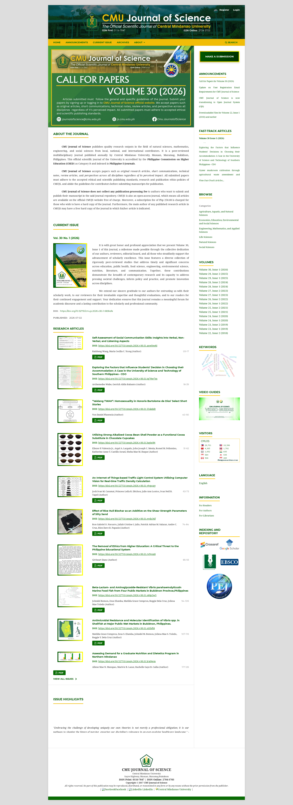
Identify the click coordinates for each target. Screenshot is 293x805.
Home (57, 42)
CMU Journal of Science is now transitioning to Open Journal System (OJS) (219, 102)
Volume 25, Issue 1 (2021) (213, 311)
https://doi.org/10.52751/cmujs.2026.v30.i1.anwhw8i (127, 345)
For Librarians (206, 515)
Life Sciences (205, 236)
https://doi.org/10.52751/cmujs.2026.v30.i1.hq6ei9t (126, 442)
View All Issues (63, 678)
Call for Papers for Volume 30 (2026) (216, 81)
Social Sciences (206, 247)
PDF (99, 357)
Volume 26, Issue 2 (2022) (213, 299)
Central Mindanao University (174, 789)
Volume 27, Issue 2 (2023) (213, 290)
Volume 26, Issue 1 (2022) (213, 303)
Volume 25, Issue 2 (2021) (213, 307)
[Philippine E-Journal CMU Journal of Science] (219, 598)
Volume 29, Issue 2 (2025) (213, 273)
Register (224, 9)
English (203, 483)
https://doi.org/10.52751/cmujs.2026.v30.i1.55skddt (127, 409)
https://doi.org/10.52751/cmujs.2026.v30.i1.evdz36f (127, 518)
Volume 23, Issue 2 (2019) (213, 324)
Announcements (77, 42)
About (138, 42)
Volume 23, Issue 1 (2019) (213, 328)
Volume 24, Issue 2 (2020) (213, 316)
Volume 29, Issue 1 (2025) (213, 278)
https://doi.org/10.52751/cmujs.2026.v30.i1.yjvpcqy (127, 485)
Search (232, 42)
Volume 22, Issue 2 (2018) (213, 333)
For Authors (205, 510)
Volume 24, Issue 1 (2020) (213, 320)
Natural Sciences (207, 242)
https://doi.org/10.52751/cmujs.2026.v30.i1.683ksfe (86, 311)
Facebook (120, 789)
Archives (123, 42)
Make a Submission (219, 56)
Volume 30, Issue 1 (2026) (213, 269)
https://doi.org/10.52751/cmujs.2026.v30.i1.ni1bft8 (126, 628)
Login (236, 9)
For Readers (205, 505)
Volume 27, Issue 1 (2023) (213, 295)
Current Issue (102, 42)
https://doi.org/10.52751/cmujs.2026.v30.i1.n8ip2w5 (127, 595)
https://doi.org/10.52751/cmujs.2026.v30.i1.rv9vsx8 (127, 554)
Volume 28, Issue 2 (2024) (213, 282)
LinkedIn (147, 789)
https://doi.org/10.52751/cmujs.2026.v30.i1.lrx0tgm (127, 661)
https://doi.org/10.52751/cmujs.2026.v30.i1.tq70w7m (127, 378)
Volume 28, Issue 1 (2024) (213, 286)
